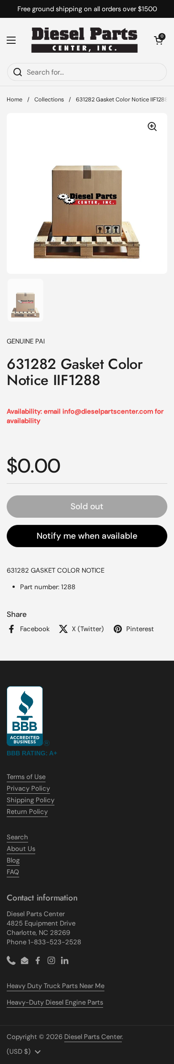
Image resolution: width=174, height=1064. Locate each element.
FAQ (13, 871)
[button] (158, 40)
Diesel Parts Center (93, 1036)
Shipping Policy (30, 800)
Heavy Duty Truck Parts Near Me (55, 985)
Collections (49, 99)
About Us (21, 848)
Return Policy (27, 811)
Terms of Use (26, 776)
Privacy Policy (28, 788)
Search (17, 837)
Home (14, 99)
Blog (13, 860)
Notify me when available (87, 535)
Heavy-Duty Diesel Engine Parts (55, 1002)
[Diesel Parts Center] (85, 40)
